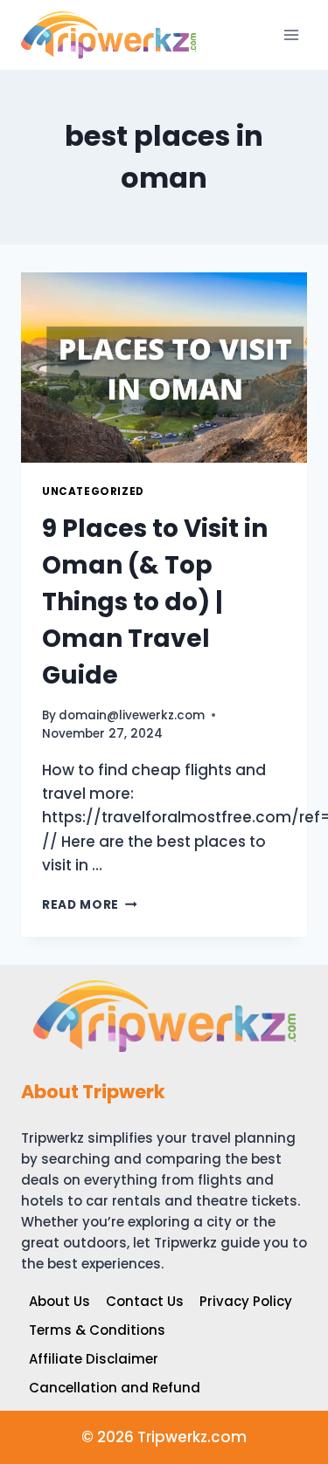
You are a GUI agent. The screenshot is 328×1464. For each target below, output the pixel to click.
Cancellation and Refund (114, 1387)
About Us (59, 1301)
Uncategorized (93, 491)
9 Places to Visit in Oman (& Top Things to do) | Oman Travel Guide (155, 602)
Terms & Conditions (97, 1330)
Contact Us (145, 1301)
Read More (89, 905)
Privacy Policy (245, 1301)
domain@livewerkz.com (132, 715)
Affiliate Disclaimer (93, 1359)
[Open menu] (291, 34)
